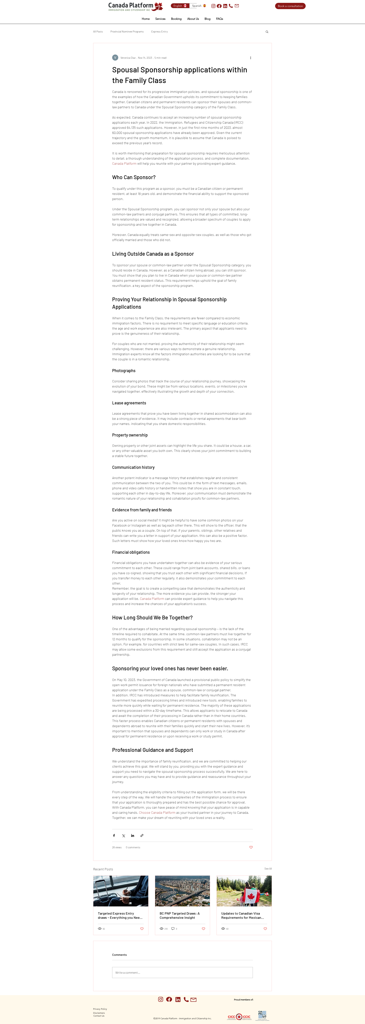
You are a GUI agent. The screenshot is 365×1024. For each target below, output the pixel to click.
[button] (160, 18)
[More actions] (250, 57)
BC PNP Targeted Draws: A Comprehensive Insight (180, 915)
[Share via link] (142, 835)
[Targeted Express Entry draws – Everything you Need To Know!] (120, 891)
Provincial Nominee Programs (127, 31)
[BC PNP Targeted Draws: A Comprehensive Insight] (182, 891)
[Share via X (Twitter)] (123, 835)
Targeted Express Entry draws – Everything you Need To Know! (120, 915)
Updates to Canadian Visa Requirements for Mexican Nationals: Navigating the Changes (241, 915)
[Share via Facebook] (114, 835)
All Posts (98, 31)
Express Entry (159, 31)
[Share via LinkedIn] (132, 835)
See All (268, 868)
